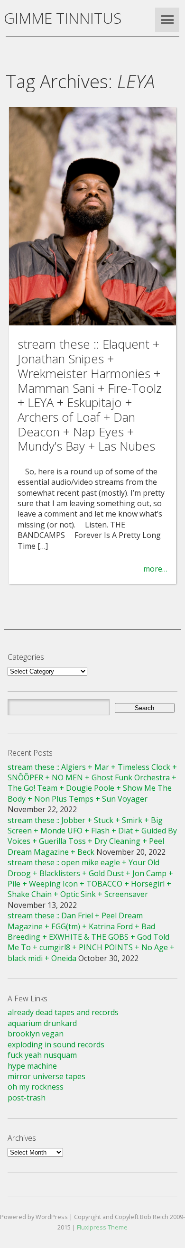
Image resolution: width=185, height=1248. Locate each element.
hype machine (32, 1066)
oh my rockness (36, 1087)
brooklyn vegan (36, 1033)
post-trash (27, 1097)
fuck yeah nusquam (42, 1055)
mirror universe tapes (46, 1076)
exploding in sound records (56, 1044)
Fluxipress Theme (102, 1227)
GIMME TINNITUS (62, 18)
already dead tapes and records (63, 1012)
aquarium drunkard (42, 1023)
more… (155, 569)
